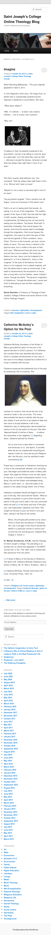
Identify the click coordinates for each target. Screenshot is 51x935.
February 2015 (10, 805)
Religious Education (13, 894)
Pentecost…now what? (14, 660)
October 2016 (9, 745)
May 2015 (8, 796)
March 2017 (9, 730)
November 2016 (10, 742)
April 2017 (8, 727)
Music (6, 885)
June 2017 (8, 721)
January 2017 (9, 736)
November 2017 (10, 715)
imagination (19, 313)
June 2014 (8, 829)
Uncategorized (36, 310)
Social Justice (29, 585)
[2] (5, 570)
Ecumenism (9, 855)
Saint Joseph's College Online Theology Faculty (18, 76)
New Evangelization (12, 888)
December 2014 (10, 812)
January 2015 (9, 808)
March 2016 (9, 766)
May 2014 (8, 832)
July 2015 (8, 790)
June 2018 (8, 694)
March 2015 (9, 802)
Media (6, 879)
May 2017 (8, 724)
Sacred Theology (11, 903)
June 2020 (8, 676)
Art (5, 849)
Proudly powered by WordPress (25, 929)
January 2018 (9, 709)
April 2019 (8, 685)
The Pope (8, 915)
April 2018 (8, 700)
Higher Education (11, 870)
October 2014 (9, 817)
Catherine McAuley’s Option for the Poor (19, 326)
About (15, 50)
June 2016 (8, 757)
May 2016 (8, 760)
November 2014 (10, 814)
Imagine (9, 69)
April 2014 (8, 836)
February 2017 (10, 733)
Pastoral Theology (12, 891)
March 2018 (9, 703)
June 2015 (8, 793)
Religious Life (16, 585)
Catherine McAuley (31, 588)
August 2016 (9, 751)
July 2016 (8, 754)
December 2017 (10, 712)
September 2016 (11, 748)
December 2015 (10, 775)
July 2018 (8, 691)
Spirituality (24, 310)
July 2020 (8, 673)
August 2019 (9, 682)
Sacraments (9, 900)
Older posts (9, 600)
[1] (32, 435)
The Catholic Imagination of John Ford (21, 648)
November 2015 (10, 778)
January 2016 (9, 772)
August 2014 (9, 823)
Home (7, 50)
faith (12, 313)
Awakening (8, 657)
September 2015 (11, 784)
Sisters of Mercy (18, 590)
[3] (17, 504)
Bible (6, 852)
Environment (9, 861)
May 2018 (8, 697)
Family (7, 864)
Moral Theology (11, 882)
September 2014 (11, 820)
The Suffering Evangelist (15, 663)
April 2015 (8, 799)
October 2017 (9, 718)
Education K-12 (10, 858)
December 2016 (10, 739)
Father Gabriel (10, 867)
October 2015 (9, 781)
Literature (15, 310)
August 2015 (9, 787)
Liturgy (7, 876)
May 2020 (8, 679)
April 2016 (8, 763)
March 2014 (9, 839)
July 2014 (8, 826)
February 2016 (10, 769)
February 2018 (10, 706)
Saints (6, 906)
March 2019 (9, 688)
